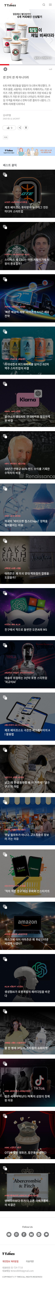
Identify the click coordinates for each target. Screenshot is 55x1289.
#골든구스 (8, 777)
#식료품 (23, 886)
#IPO (13, 411)
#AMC (7, 1147)
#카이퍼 (14, 934)
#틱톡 (7, 1091)
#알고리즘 (22, 463)
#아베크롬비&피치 (11, 1195)
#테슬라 (16, 672)
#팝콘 (19, 1147)
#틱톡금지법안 (25, 1091)
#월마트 (23, 306)
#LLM (18, 624)
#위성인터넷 (22, 934)
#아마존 (8, 306)
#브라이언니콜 (18, 254)
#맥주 (7, 359)
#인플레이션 (15, 829)
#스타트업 (23, 202)
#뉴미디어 (15, 202)
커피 (5, 137)
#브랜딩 (21, 777)
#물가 (23, 829)
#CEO (26, 254)
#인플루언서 (21, 1042)
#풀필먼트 (15, 306)
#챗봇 (18, 411)
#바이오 (18, 516)
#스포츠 (8, 202)
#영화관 (13, 1147)
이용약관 (30, 1261)
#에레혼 (8, 1042)
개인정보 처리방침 (10, 1261)
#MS (13, 624)
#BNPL (7, 411)
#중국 (12, 516)
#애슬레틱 (22, 359)
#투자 (7, 463)
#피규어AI (8, 672)
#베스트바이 (9, 725)
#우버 (17, 886)
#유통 (13, 568)
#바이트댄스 (14, 1091)
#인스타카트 (9, 886)
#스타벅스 (8, 254)
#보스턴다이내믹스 (27, 672)
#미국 (7, 516)
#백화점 (8, 568)
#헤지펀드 (13, 463)
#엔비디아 (23, 1195)
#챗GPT (13, 986)
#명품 (18, 568)
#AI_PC (18, 725)
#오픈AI (8, 624)
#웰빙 (13, 1042)
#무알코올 (13, 359)
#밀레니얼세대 (33, 1195)
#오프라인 (25, 725)
